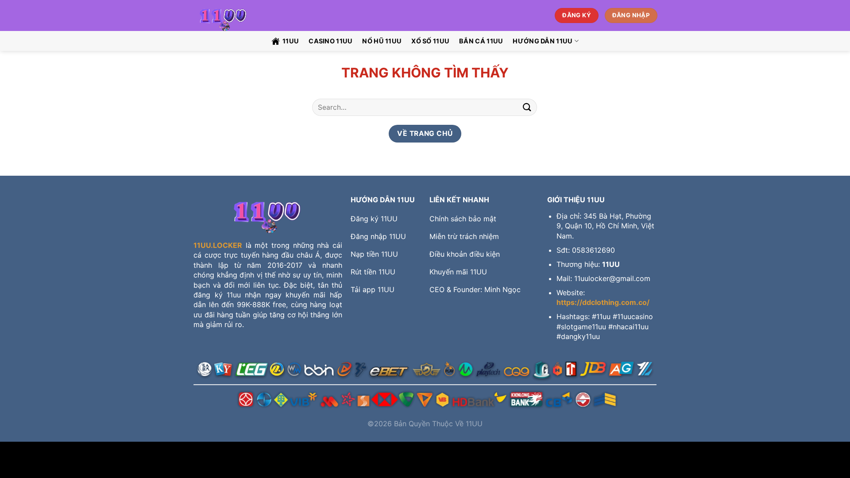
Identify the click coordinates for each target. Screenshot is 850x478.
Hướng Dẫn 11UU (542, 41)
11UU (290, 41)
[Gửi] (527, 107)
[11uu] (240, 15)
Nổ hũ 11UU (382, 41)
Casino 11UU (330, 41)
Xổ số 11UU (430, 41)
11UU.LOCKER (217, 245)
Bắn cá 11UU (481, 41)
